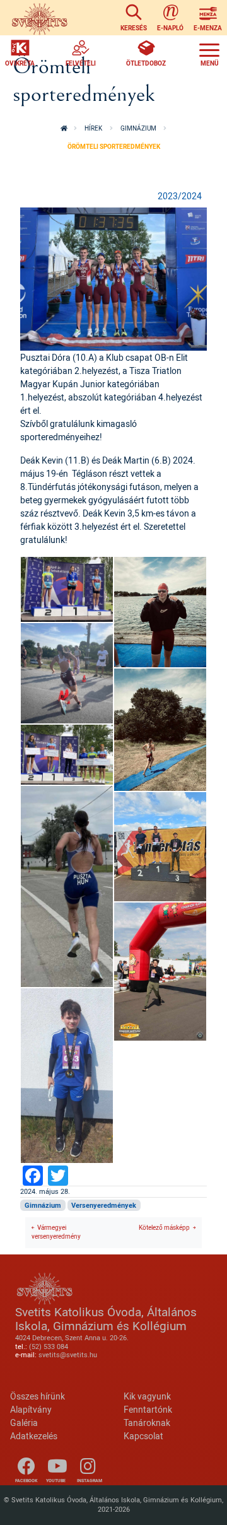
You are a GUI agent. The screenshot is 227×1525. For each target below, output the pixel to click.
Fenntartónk (148, 1409)
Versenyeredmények (103, 1205)
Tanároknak (147, 1423)
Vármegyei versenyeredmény (56, 1232)
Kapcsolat (143, 1436)
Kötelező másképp (164, 1228)
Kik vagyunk (147, 1396)
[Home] (39, 17)
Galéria (24, 1423)
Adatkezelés (33, 1436)
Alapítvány (31, 1409)
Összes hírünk (37, 1396)
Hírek (93, 128)
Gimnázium (138, 128)
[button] (113, 278)
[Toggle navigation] (209, 53)
